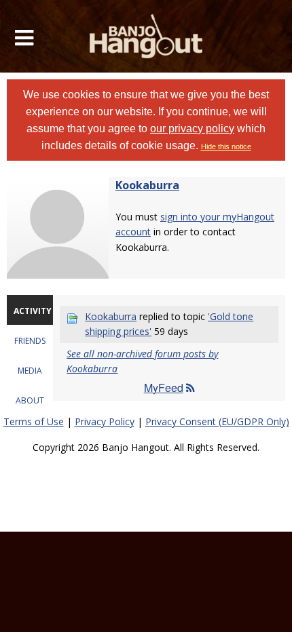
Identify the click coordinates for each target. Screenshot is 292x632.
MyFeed (163, 387)
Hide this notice (226, 146)
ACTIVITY (33, 311)
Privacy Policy (104, 421)
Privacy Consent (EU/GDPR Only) (217, 421)
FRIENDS (29, 341)
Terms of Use (33, 421)
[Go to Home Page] (146, 36)
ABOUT (30, 400)
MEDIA (30, 370)
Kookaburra (147, 185)
